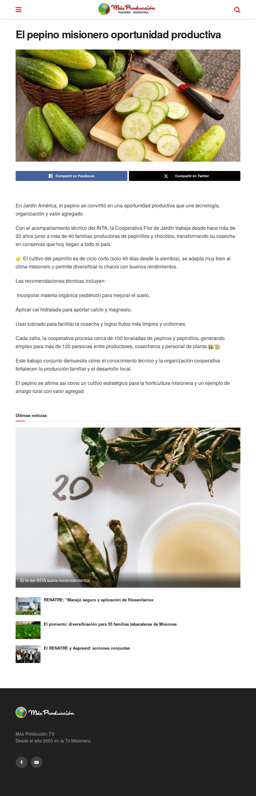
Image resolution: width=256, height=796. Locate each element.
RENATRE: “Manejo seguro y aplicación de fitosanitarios (98, 600)
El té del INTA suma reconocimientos (55, 580)
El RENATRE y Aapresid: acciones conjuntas (87, 648)
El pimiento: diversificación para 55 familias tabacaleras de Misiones (110, 624)
